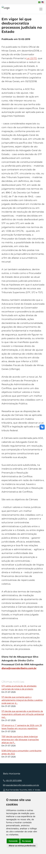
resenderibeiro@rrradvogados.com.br (22, 785)
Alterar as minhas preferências (22, 846)
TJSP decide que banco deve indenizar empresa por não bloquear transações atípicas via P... (20, 739)
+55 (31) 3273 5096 (14, 780)
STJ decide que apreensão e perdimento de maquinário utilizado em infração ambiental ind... (23, 714)
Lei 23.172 (31, 58)
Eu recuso (26, 841)
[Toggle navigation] (40, 9)
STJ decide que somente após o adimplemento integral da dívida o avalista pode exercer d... (22, 700)
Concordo (13, 841)
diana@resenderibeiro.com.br (19, 668)
